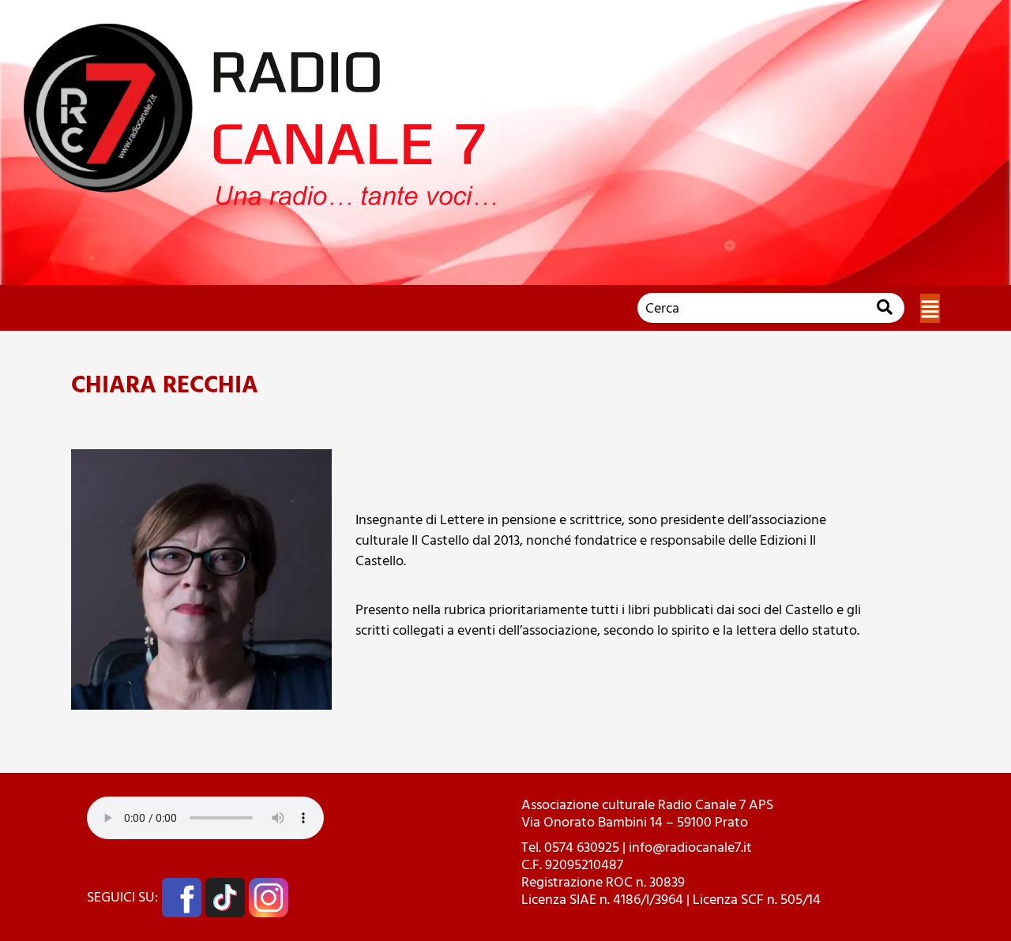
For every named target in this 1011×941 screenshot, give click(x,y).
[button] (930, 308)
